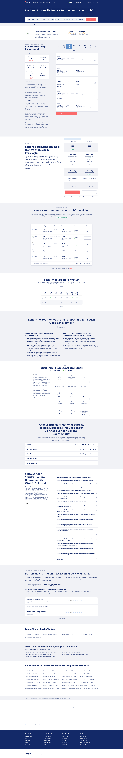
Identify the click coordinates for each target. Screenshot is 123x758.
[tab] (61, 50)
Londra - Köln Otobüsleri (86, 676)
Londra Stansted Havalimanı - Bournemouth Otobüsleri (74, 685)
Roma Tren (28, 738)
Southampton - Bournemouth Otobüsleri (71, 688)
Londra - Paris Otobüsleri (31, 671)
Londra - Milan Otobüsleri (67, 671)
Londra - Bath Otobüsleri (67, 634)
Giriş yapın (95, 2)
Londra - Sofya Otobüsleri (49, 671)
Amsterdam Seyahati (85, 742)
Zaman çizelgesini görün (31, 77)
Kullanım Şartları (49, 754)
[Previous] (42, 293)
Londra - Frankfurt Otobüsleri (68, 676)
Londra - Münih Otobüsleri (31, 673)
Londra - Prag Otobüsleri (86, 673)
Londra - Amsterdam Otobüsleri (69, 673)
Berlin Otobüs (47, 742)
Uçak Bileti (48, 2)
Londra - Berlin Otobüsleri (49, 673)
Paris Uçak (64, 740)
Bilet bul (31, 60)
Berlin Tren (28, 742)
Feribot (53, 2)
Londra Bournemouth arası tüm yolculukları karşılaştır (39, 654)
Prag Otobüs (47, 744)
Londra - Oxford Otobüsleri (86, 634)
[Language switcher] (71, 2)
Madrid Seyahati (84, 736)
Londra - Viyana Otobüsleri (49, 676)
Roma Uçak (65, 738)
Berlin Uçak (65, 742)
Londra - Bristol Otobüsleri (86, 682)
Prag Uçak (64, 744)
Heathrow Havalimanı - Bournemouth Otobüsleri (37, 691)
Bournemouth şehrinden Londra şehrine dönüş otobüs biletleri (41, 652)
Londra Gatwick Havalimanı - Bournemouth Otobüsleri (93, 688)
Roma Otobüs (47, 738)
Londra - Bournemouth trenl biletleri (71, 652)
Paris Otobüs (47, 740)
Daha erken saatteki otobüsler (40, 263)
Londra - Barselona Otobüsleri (87, 671)
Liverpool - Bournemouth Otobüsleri (34, 688)
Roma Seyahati (83, 738)
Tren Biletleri (28, 734)
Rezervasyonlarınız (80, 2)
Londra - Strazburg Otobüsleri (87, 679)
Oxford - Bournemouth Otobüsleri (51, 688)
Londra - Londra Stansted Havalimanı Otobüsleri (55, 679)
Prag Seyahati (83, 744)
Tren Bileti (35, 2)
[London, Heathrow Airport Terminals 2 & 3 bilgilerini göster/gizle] (95, 612)
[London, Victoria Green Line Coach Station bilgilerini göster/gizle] (95, 606)
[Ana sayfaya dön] (29, 2)
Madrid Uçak (65, 736)
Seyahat (82, 734)
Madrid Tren (28, 736)
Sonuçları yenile (60, 220)
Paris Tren (27, 740)
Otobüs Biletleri (48, 734)
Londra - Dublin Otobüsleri (49, 682)
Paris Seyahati (83, 740)
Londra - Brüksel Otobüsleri (32, 676)
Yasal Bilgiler (40, 754)
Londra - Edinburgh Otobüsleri (32, 634)
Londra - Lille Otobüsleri (31, 685)
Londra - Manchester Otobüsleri (33, 637)
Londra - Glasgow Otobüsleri (50, 634)
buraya (70, 268)
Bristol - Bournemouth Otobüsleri (88, 685)
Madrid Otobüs (47, 736)
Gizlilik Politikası (59, 754)
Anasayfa (27, 698)
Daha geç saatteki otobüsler (83, 263)
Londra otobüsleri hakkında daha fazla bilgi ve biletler (75, 654)
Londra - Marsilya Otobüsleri (32, 679)
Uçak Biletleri (65, 734)
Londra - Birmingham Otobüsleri (33, 682)
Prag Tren (27, 744)
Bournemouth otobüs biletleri (46, 698)
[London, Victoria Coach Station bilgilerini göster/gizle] (95, 601)
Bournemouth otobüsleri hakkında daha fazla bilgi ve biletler (40, 656)
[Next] (95, 46)
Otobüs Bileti (42, 2)
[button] (59, 19)
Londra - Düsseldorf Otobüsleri (69, 679)
